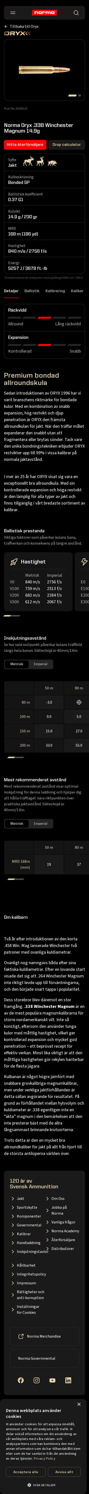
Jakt (20, 1198)
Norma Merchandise (44, 1336)
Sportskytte (27, 1207)
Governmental (29, 1225)
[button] (43, 1485)
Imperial (40, 664)
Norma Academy (65, 1231)
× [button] (79, 1404)
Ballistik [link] (32, 291)
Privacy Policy (44, 1458)
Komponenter (29, 1216)
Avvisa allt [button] (64, 1472)
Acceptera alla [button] (25, 1472)
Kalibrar (24, 1234)
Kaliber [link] (77, 291)
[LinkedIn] (68, 1380)
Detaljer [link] (11, 291)
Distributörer (62, 1248)
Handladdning (29, 1243)
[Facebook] (21, 1380)
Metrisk (16, 664)
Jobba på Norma (59, 1210)
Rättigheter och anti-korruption (30, 1295)
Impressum (26, 1283)
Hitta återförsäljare (25, 145)
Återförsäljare (63, 1240)
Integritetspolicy (30, 1274)
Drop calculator (67, 145)
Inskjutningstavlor (30, 1251)
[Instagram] (37, 1380)
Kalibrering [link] (55, 291)
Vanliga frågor (63, 1222)
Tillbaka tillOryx (24, 26)
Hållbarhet (26, 1265)
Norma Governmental (36, 1358)
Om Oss (58, 1198)
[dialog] (43, 1446)
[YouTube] (52, 1380)
